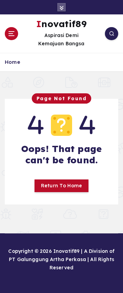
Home (12, 62)
